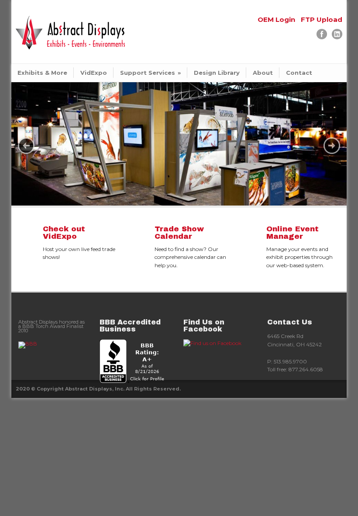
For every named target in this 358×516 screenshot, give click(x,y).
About (263, 72)
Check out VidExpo (64, 233)
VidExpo (93, 72)
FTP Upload (321, 19)
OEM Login (276, 19)
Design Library (217, 72)
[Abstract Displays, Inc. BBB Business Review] (137, 361)
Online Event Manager (292, 233)
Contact (299, 72)
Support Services (150, 72)
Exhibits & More (42, 72)
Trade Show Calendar (179, 233)
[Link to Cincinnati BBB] (53, 345)
